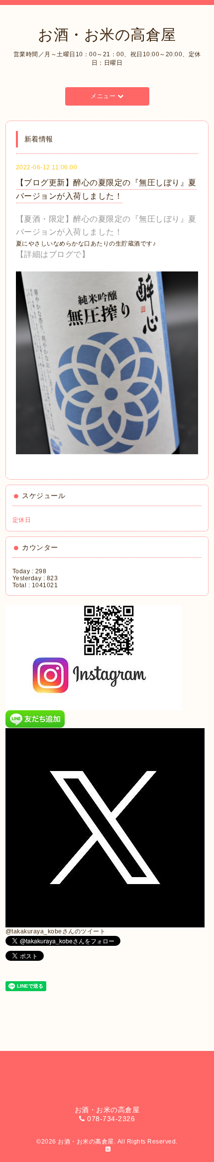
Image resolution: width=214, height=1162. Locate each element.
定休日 (21, 519)
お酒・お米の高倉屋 (107, 34)
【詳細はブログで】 (53, 254)
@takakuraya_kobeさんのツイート (55, 931)
